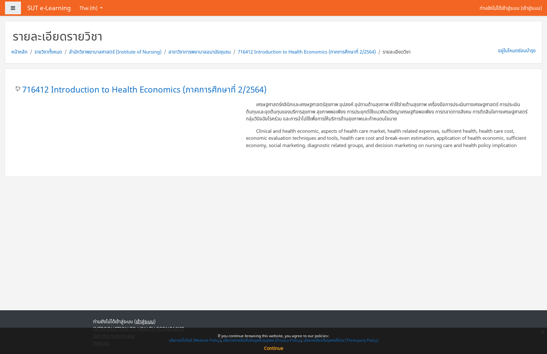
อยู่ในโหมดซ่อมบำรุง (517, 50)
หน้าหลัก (19, 51)
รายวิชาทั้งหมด (48, 51)
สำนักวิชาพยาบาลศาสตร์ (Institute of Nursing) (115, 51)
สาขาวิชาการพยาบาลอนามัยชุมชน (199, 51)
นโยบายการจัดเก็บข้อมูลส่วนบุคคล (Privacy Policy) (262, 340)
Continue (273, 348)
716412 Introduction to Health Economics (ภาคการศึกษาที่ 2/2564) (307, 51)
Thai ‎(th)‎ (89, 8)
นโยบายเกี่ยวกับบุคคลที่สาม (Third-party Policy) (340, 340)
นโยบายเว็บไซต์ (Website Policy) (195, 340)
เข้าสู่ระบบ (531, 8)
